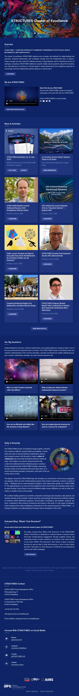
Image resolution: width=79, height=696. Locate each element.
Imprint (28, 691)
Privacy (42, 691)
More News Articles (39, 328)
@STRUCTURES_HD (18, 656)
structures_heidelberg (18, 648)
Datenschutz (49, 691)
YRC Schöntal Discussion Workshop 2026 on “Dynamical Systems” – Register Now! (54, 208)
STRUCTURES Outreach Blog (15, 109)
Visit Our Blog (30, 554)
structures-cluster (17, 665)
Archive (23, 170)
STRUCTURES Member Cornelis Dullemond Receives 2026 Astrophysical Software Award (18, 208)
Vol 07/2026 (12, 170)
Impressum (34, 691)
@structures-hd (16, 640)
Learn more (10, 74)
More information (50, 170)
